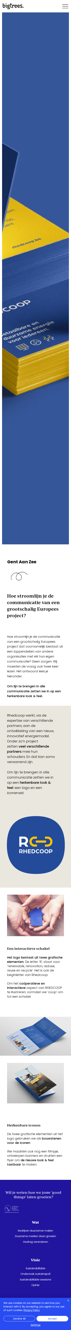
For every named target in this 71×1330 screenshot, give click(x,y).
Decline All (19, 1318)
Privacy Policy (32, 1310)
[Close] (66, 1302)
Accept (52, 1318)
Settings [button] (35, 1325)
